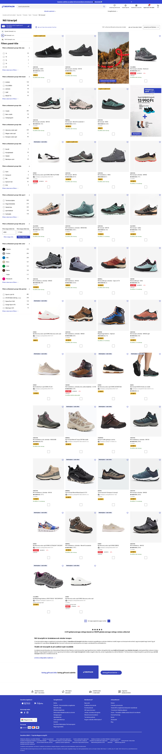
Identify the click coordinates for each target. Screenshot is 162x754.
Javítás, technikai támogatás (92, 712)
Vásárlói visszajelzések (48, 739)
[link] (107, 80)
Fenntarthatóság (115, 715)
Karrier (112, 717)
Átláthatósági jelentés (120, 742)
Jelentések (109, 742)
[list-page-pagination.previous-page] (85, 621)
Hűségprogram (58, 715)
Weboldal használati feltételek (27, 742)
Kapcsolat (87, 703)
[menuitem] (50, 11)
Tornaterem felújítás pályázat (119, 710)
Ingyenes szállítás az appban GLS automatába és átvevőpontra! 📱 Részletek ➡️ (79, 2)
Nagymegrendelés (58, 726)
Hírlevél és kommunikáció (91, 715)
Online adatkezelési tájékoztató (63, 739)
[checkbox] (16, 249)
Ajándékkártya (57, 717)
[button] (16, 53)
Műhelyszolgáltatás (59, 710)
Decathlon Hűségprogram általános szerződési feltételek (33, 740)
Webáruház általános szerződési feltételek (30, 739)
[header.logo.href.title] (8, 6)
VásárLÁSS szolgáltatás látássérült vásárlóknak (124, 707)
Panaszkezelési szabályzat (80, 740)
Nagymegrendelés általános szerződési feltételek (60, 740)
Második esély (57, 707)
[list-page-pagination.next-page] (108, 621)
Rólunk (112, 703)
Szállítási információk (90, 705)
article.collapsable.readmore (43, 658)
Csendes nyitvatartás (117, 705)
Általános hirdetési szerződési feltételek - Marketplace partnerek (105, 739)
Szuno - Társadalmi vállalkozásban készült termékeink (125, 712)
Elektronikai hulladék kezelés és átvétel (64, 712)
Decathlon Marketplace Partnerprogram (64, 724)
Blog (112, 722)
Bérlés (55, 703)
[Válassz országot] (28, 720)
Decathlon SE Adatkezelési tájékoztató (98, 740)
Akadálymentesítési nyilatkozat (27, 744)
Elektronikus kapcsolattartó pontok (80, 742)
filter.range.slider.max (23, 229)
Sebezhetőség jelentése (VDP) (98, 742)
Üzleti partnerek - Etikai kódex (128, 740)
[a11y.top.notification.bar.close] (131, 2)
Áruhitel (56, 722)
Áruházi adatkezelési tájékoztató (81, 739)
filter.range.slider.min (8, 229)
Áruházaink (114, 719)
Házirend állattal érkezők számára (45, 742)
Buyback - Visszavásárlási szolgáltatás (64, 705)
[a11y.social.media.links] (21, 712)
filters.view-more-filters (9, 70)
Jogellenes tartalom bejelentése (62, 742)
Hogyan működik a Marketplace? (93, 719)
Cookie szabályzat (114, 740)
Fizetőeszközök (88, 707)
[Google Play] (40, 703)
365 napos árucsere (89, 710)
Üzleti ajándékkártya (59, 719)
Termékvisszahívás (89, 717)
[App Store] (27, 703)
